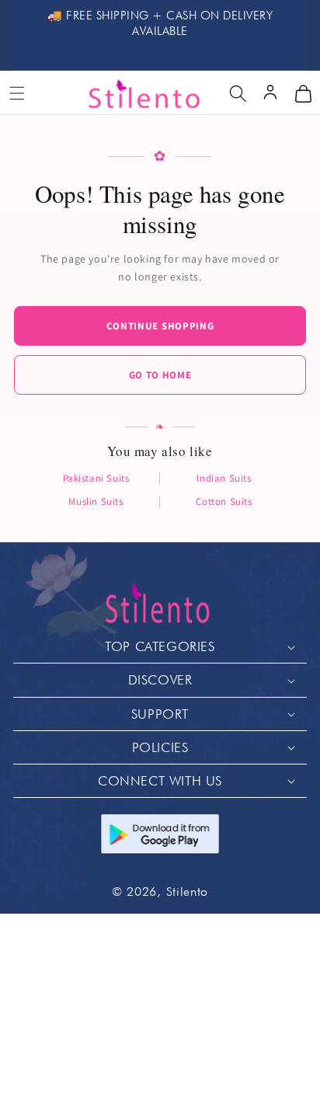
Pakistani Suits (96, 478)
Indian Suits (224, 478)
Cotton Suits (224, 501)
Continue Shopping (160, 326)
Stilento (187, 891)
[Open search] (238, 93)
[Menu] (17, 93)
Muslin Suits (95, 501)
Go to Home (160, 374)
